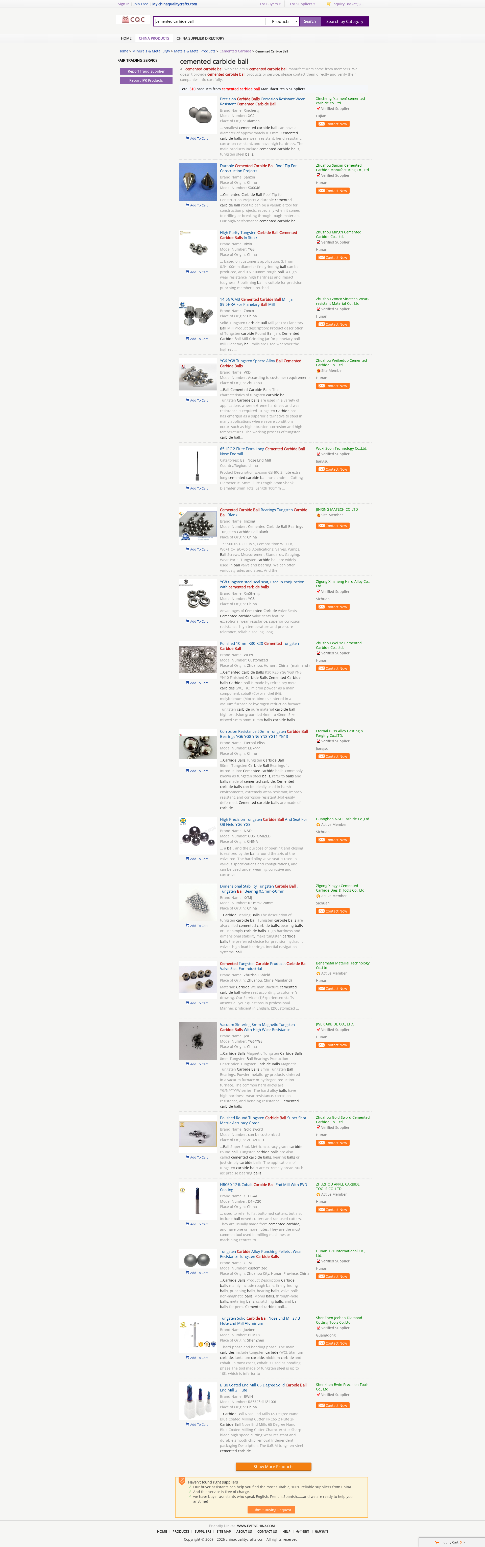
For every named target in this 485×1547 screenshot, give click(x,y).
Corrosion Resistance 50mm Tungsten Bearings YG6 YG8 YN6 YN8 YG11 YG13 (264, 734)
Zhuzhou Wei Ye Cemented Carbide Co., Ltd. (339, 645)
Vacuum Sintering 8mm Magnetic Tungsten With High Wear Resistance (257, 1027)
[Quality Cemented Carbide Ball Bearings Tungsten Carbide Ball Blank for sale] (198, 543)
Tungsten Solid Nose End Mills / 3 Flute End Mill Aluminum (260, 1321)
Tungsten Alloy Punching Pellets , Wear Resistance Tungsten (261, 1254)
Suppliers (203, 1531)
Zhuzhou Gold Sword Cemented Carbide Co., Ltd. (343, 1119)
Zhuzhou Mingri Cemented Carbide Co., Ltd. (338, 234)
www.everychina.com (256, 1526)
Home (126, 38)
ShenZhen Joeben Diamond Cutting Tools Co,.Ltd (339, 1320)
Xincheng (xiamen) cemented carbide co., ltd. (340, 100)
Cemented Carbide (235, 51)
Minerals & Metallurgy (151, 51)
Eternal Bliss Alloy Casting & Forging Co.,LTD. (339, 733)
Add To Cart (199, 138)
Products (181, 1531)
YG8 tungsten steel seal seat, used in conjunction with (262, 584)
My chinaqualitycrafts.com (174, 4)
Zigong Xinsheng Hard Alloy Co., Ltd (343, 583)
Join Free (141, 4)
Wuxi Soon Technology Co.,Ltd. (341, 448)
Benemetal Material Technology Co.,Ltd (343, 965)
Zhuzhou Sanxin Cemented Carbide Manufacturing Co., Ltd (342, 167)
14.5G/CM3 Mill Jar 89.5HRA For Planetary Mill (257, 302)
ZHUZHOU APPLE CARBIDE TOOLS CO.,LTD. (338, 1186)
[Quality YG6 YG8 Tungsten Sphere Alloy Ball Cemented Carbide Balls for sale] (198, 394)
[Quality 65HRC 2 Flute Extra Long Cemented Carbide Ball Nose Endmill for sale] (198, 482)
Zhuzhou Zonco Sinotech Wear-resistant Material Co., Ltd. (342, 301)
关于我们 (302, 1531)
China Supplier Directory (200, 38)
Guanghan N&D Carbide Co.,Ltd (342, 818)
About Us (244, 1531)
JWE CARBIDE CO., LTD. (335, 1024)
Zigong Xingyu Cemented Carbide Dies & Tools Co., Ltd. (341, 888)
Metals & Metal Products (194, 51)
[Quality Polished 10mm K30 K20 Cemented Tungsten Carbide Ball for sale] (198, 677)
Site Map (224, 1531)
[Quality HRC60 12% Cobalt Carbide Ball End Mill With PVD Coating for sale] (198, 1218)
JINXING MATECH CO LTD (337, 509)
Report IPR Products (146, 80)
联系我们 (321, 1531)
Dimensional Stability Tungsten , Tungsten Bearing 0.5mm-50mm (259, 889)
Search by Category (344, 21)
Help (286, 1531)
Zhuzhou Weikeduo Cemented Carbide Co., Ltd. (341, 362)
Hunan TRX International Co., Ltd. (340, 1253)
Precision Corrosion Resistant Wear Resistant (262, 101)
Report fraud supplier (146, 71)
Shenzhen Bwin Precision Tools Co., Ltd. (342, 1386)
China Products (154, 38)
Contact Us (267, 1531)
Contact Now (336, 124)
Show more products (274, 1466)
